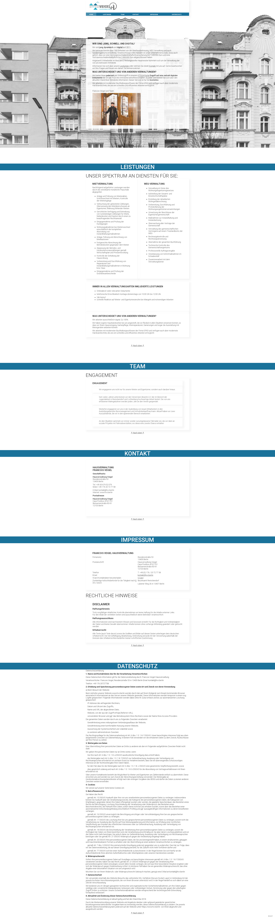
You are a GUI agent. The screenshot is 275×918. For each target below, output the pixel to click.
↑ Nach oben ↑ (137, 146)
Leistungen (124, 66)
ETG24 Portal (143, 75)
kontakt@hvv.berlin (145, 575)
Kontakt (152, 66)
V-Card (140, 578)
